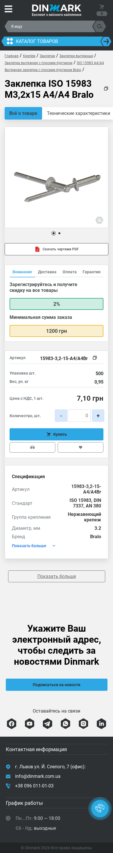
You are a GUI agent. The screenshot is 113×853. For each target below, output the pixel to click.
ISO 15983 (80, 500)
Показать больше (56, 576)
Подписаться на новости (56, 684)
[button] (53, 233)
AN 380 (93, 506)
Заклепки (47, 56)
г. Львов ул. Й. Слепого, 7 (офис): (50, 766)
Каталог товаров (37, 41)
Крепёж (29, 56)
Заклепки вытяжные (76, 56)
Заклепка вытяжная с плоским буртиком (38, 63)
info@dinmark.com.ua (38, 776)
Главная (12, 56)
